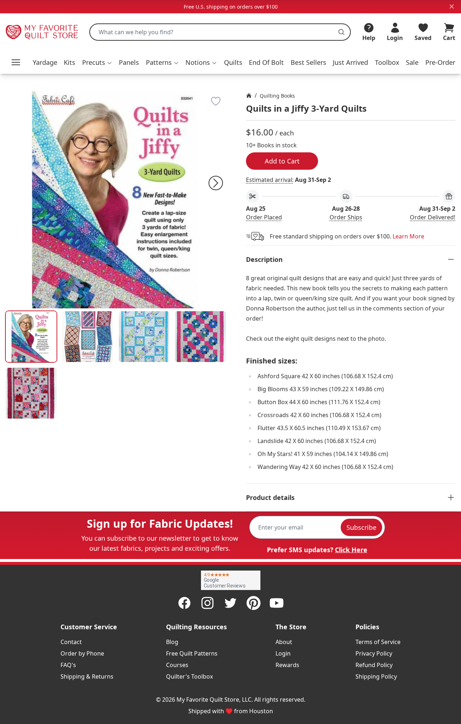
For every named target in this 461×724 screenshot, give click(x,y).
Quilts (233, 62)
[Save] (216, 101)
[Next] (216, 183)
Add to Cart (282, 161)
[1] (87, 336)
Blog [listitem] (172, 642)
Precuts (93, 62)
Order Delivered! (432, 217)
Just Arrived (350, 62)
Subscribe (361, 527)
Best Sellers (308, 62)
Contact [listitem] (71, 642)
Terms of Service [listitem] (377, 642)
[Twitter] (230, 603)
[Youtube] (276, 603)
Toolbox (387, 62)
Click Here (351, 549)
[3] (200, 336)
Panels (129, 62)
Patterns (159, 62)
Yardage (45, 62)
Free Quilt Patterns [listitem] (192, 653)
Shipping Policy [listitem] (376, 676)
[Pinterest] (253, 603)
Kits (69, 62)
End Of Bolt (266, 62)
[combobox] (220, 32)
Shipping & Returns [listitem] (87, 676)
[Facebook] (184, 603)
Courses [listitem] (177, 665)
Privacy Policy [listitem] (373, 653)
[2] (144, 336)
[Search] (341, 32)
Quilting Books (277, 95)
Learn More (408, 236)
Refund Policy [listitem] (374, 665)
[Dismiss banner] (451, 6)
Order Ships (346, 217)
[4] (31, 393)
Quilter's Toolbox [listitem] (189, 676)
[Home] (249, 95)
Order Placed (264, 217)
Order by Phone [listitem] (82, 653)
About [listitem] (284, 642)
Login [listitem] (283, 653)
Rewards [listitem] (287, 665)
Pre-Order (440, 62)
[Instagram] (207, 603)
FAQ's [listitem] (68, 665)
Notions (197, 62)
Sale (412, 62)
